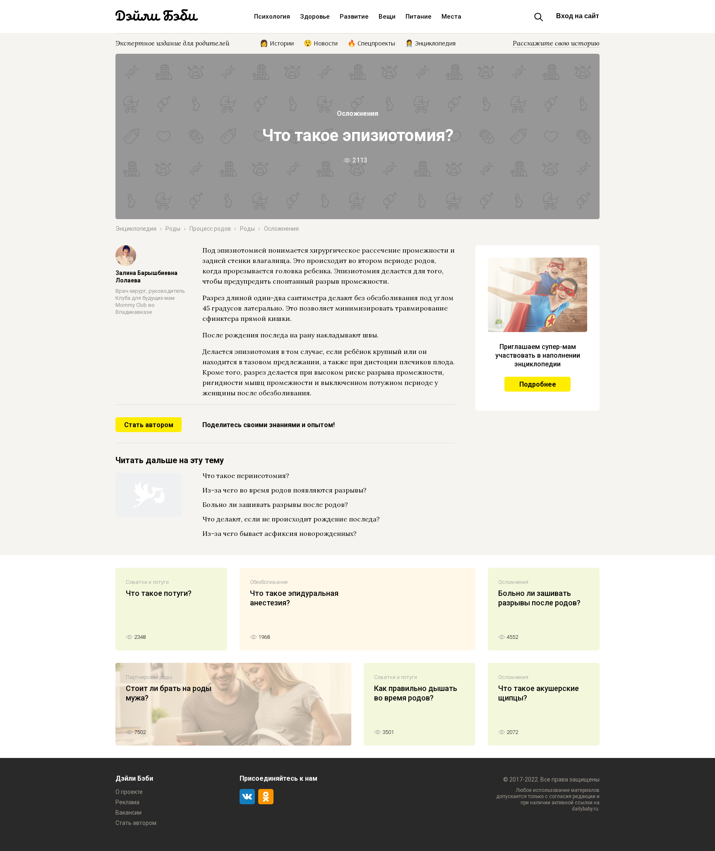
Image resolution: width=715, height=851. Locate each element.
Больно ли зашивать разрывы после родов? (275, 504)
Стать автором (148, 425)
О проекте (129, 792)
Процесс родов (210, 228)
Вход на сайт (577, 15)
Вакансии (128, 812)
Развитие (354, 16)
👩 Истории (277, 42)
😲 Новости (321, 42)
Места (451, 16)
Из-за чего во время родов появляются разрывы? (284, 490)
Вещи (387, 16)
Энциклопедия (135, 228)
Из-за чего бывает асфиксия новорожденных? (279, 533)
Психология (272, 16)
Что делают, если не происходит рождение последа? (291, 519)
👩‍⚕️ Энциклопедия (430, 42)
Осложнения (357, 113)
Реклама (127, 802)
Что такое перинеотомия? (245, 475)
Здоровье (315, 16)
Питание (418, 16)
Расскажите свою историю (556, 43)
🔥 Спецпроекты (371, 42)
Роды (173, 228)
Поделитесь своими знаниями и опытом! (268, 425)
